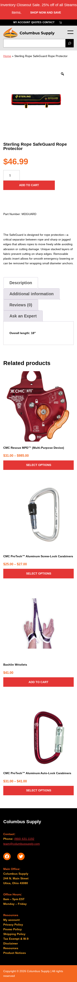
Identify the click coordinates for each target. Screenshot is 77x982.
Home (7, 56)
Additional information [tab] (31, 294)
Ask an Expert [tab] (23, 316)
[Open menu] (70, 32)
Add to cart (29, 185)
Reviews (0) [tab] (20, 305)
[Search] (70, 43)
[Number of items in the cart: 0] (60, 22)
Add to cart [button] (38, 682)
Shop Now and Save (45, 12)
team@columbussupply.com (21, 843)
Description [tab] (20, 282)
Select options (38, 465)
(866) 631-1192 (24, 838)
